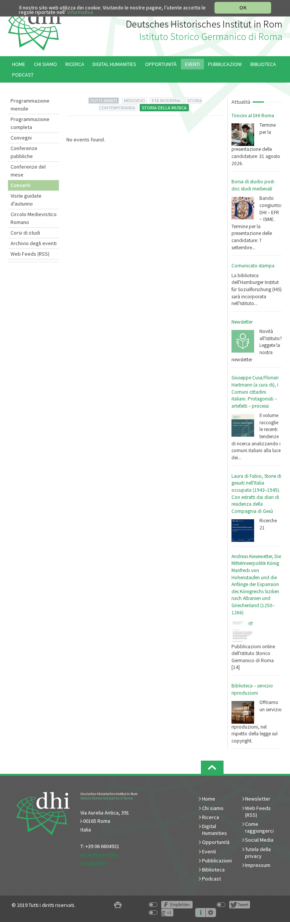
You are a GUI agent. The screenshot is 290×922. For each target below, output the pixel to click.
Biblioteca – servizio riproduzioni (252, 689)
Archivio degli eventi (34, 243)
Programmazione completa (30, 123)
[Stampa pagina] (118, 905)
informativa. (80, 12)
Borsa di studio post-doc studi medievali (253, 185)
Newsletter (242, 322)
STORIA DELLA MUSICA (164, 107)
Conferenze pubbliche (24, 152)
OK (243, 7)
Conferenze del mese (28, 170)
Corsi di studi (25, 232)
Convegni (21, 137)
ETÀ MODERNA (166, 100)
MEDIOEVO (134, 100)
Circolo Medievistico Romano (34, 218)
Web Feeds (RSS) (30, 253)
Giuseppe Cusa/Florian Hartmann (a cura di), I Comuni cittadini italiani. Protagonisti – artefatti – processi (255, 391)
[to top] (212, 767)
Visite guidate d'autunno (26, 199)
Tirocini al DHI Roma (252, 115)
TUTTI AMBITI (103, 100)
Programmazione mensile (30, 104)
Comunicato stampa (253, 265)
